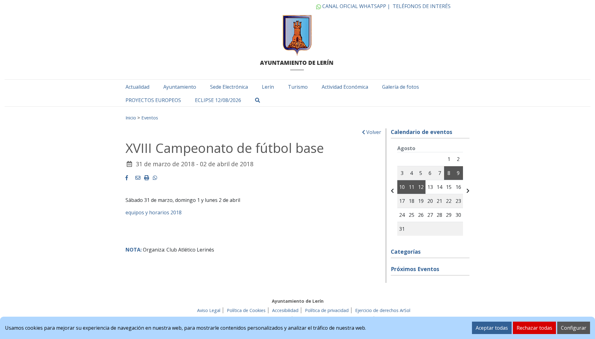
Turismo (298, 86)
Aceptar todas (492, 327)
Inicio (131, 117)
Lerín (268, 86)
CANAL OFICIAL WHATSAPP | (355, 6)
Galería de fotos (400, 86)
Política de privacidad (327, 310)
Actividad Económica (345, 86)
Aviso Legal (208, 310)
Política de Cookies (246, 310)
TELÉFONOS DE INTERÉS (422, 6)
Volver (373, 132)
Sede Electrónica (229, 86)
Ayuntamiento (179, 86)
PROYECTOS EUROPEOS (153, 100)
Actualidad (137, 86)
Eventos (149, 117)
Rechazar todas (534, 327)
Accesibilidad (285, 310)
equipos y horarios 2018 (154, 212)
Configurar (573, 327)
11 (411, 187)
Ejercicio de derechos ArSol (382, 310)
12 (421, 187)
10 (402, 187)
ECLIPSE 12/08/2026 (218, 100)
